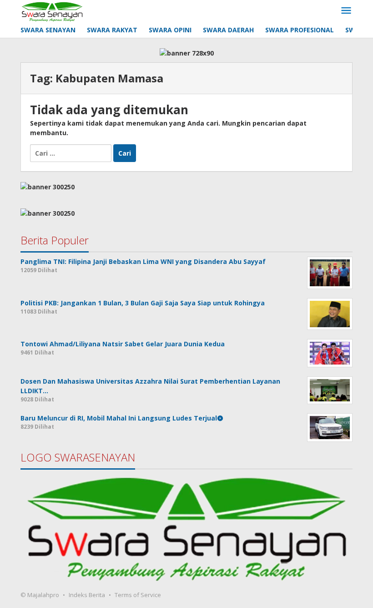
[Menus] (346, 11)
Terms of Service (138, 595)
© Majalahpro (39, 595)
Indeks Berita (87, 595)
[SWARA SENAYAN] (52, 10)
